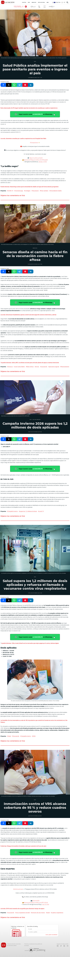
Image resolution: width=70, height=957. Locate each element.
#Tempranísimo (34, 142)
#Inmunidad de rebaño (55, 190)
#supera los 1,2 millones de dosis (28, 511)
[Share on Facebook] (3, 85)
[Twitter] (61, 946)
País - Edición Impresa (35, 419)
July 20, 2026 (45, 904)
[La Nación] (7, 2)
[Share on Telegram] (19, 85)
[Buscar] (67, 2)
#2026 (33, 736)
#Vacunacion (35, 190)
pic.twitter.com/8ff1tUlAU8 (40, 902)
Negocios (35, 248)
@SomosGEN (35, 900)
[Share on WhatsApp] (14, 85)
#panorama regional (53, 366)
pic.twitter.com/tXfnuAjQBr (40, 160)
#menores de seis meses (38, 912)
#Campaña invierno (25, 736)
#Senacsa (10, 366)
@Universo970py (28, 160)
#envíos (37, 366)
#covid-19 (41, 511)
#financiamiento (64, 366)
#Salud (9, 736)
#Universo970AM (28, 902)
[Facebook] (58, 946)
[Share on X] (8, 85)
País (35, 61)
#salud (48, 912)
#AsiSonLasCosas (18, 889)
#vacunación (43, 366)
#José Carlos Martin (19, 366)
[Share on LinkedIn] (30, 85)
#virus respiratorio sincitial (22, 912)
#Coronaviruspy (18, 190)
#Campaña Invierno (12, 511)
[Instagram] (64, 946)
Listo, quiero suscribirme (51, 934)
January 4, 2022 (42, 161)
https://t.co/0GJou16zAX (36, 158)
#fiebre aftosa (30, 366)
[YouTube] (67, 946)
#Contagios (27, 190)
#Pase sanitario (44, 190)
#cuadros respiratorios (57, 912)
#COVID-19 (10, 190)
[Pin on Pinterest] (25, 85)
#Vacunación (15, 736)
